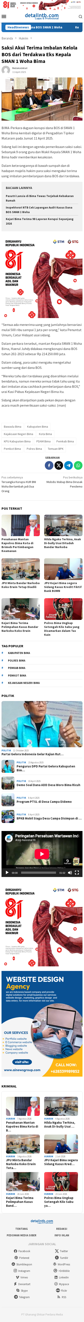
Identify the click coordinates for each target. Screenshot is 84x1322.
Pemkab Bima (65, 441)
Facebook (24, 1251)
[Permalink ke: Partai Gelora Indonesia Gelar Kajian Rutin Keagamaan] (42, 724)
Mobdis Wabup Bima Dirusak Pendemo (64, 481)
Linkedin (64, 1277)
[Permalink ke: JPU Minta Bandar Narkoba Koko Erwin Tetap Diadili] (21, 569)
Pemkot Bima (12, 449)
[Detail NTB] (42, 16)
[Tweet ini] (58, 465)
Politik (6, 750)
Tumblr (64, 1258)
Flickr (64, 1290)
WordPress (64, 1264)
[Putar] (7, 872)
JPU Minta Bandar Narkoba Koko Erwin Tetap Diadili (21, 585)
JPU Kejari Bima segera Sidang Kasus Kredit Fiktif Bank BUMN (63, 587)
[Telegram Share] (68, 465)
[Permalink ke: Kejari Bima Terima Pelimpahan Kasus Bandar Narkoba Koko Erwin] (21, 609)
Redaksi (61, 1229)
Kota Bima (45, 434)
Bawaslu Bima (12, 427)
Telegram (24, 1297)
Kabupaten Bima (37, 427)
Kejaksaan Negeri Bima (18, 434)
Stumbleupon (24, 1264)
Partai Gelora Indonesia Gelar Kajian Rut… (33, 754)
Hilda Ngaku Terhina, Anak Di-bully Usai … (59, 1124)
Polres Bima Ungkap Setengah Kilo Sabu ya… (58, 1202)
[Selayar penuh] (77, 872)
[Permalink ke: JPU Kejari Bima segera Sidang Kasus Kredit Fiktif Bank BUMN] (63, 569)
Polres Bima (34, 449)
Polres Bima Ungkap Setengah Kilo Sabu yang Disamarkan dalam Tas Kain (61, 629)
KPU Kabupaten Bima (17, 441)
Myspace (64, 1284)
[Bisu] (70, 872)
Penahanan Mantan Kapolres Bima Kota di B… (22, 1126)
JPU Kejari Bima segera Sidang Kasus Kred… (61, 1162)
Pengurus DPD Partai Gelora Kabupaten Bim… (46, 768)
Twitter (64, 1251)
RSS (64, 1297)
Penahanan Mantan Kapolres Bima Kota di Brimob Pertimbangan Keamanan (17, 545)
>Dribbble (64, 1271)
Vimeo (24, 1277)
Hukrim (10, 1118)
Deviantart (24, 1284)
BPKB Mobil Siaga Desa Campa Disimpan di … (49, 818)
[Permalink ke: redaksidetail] (6, 70)
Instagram (24, 1271)
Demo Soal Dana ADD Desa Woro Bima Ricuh (48, 785)
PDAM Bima (43, 441)
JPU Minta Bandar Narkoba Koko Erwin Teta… (21, 1164)
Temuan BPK (56, 449)
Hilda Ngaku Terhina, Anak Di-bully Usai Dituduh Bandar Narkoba (62, 543)
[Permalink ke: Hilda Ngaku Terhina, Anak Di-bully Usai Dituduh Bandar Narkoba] (63, 525)
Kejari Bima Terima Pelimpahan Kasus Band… (19, 1202)
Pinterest (24, 1258)
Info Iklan (61, 1235)
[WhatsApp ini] (78, 465)
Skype (24, 1290)
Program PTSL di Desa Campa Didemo (44, 802)
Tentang (21, 1229)
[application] (42, 854)
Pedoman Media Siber (21, 1235)
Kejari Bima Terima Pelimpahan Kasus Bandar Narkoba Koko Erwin (20, 627)
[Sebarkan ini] (49, 465)
